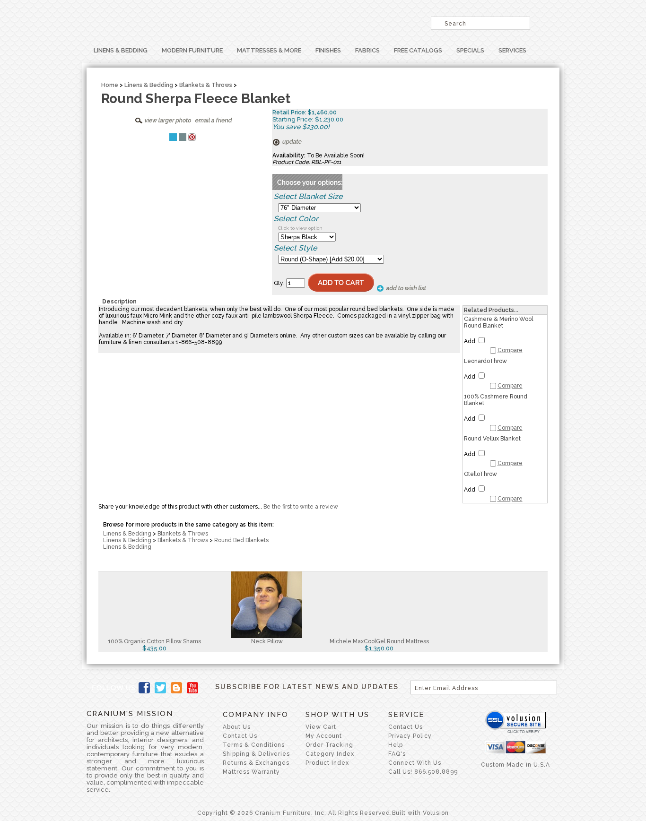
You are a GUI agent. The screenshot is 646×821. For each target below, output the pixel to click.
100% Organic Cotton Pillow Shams (154, 641)
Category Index (330, 754)
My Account (324, 736)
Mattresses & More (269, 50)
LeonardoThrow (485, 361)
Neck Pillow (267, 641)
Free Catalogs (418, 50)
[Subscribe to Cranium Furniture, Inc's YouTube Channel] (192, 687)
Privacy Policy (410, 736)
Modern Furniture (192, 50)
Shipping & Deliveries (256, 754)
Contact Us (240, 736)
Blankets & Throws (205, 85)
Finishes (328, 50)
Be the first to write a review (300, 506)
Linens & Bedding (121, 50)
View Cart (321, 727)
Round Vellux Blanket (492, 438)
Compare (510, 350)
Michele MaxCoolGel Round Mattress (379, 641)
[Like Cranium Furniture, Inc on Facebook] (144, 687)
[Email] (182, 137)
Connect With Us (414, 763)
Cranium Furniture (205, 21)
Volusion (436, 813)
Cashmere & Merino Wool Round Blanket (498, 322)
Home (109, 85)
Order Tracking (329, 745)
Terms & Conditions (254, 745)
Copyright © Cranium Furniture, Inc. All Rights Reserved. (294, 813)
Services (512, 50)
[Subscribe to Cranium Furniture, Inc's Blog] (176, 687)
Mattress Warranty (251, 772)
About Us (237, 727)
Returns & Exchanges (256, 763)
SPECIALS (470, 50)
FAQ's (397, 754)
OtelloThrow (480, 474)
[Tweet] (173, 137)
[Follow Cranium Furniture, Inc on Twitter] (160, 687)
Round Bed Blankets (241, 540)
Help (395, 745)
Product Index (327, 763)
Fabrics (367, 50)
